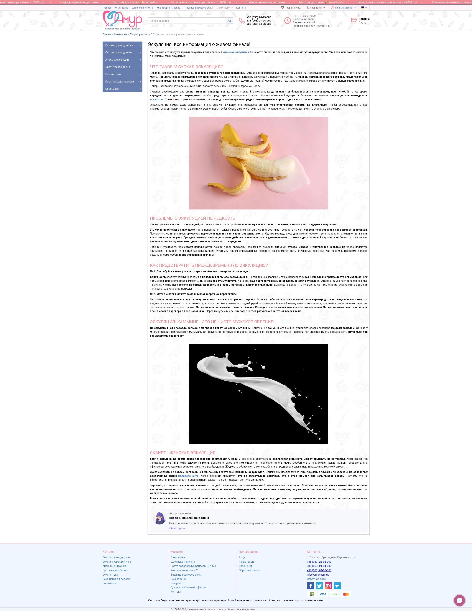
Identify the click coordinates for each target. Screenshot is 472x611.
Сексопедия (224, 7)
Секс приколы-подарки (117, 579)
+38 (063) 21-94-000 (319, 566)
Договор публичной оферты (188, 587)
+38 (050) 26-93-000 (319, 561)
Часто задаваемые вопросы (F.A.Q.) (193, 566)
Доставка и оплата (142, 7)
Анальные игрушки (114, 566)
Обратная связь (317, 579)
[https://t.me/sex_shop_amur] (337, 585)
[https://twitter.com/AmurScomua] (319, 585)
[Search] (229, 20)
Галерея (176, 583)
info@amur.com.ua (318, 574)
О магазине (121, 7)
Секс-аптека (110, 574)
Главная (107, 7)
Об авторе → (177, 528)
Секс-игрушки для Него (117, 561)
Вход (242, 557)
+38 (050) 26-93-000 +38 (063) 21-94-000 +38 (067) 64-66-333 (259, 20)
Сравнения (245, 566)
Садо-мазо (109, 583)
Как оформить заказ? (169, 7)
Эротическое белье (115, 570)
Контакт (176, 591)
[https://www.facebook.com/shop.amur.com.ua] (310, 585)
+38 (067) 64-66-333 (319, 570)
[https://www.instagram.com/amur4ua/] (328, 585)
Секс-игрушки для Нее (116, 557)
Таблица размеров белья (199, 7)
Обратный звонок (250, 570)
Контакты (241, 7)
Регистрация (247, 561)
